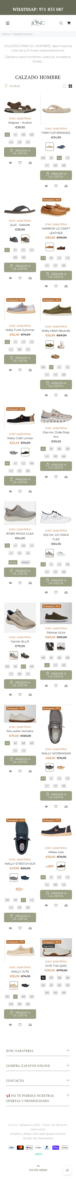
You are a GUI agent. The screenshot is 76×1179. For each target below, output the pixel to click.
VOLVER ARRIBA (38, 1170)
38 (59, 977)
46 (27, 142)
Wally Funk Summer (20, 330)
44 (11, 142)
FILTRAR (15, 86)
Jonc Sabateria (20, 118)
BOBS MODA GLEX (20, 533)
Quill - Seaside (20, 225)
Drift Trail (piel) (56, 965)
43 (31, 134)
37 (51, 977)
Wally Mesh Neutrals (56, 331)
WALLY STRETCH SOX (20, 863)
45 (19, 142)
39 (67, 977)
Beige (13, 562)
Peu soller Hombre (20, 731)
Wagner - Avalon (20, 122)
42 (23, 134)
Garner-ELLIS (20, 641)
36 (43, 977)
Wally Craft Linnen (20, 438)
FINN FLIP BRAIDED (56, 133)
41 (15, 134)
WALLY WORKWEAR (56, 753)
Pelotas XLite (56, 632)
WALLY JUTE (20, 971)
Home (6, 34)
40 (7, 134)
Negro (25, 562)
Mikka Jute (56, 852)
